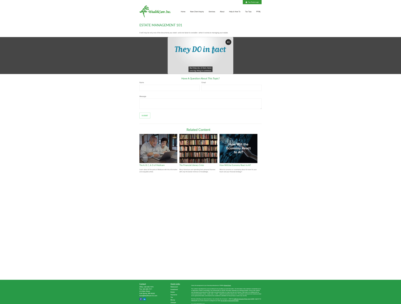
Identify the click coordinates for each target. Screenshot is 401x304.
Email (204, 82)
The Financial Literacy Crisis (191, 165)
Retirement (174, 287)
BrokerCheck (227, 285)
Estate (173, 292)
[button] (183, 11)
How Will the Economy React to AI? (235, 165)
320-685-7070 (149, 287)
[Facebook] (140, 299)
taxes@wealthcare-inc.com (148, 295)
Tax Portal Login (253, 2)
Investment (174, 289)
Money (173, 300)
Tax (172, 297)
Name (141, 82)
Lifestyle (173, 302)
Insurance (174, 295)
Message (142, 96)
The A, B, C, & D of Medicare (152, 165)
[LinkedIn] (144, 299)
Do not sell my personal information (230, 300)
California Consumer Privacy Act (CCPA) (243, 299)
